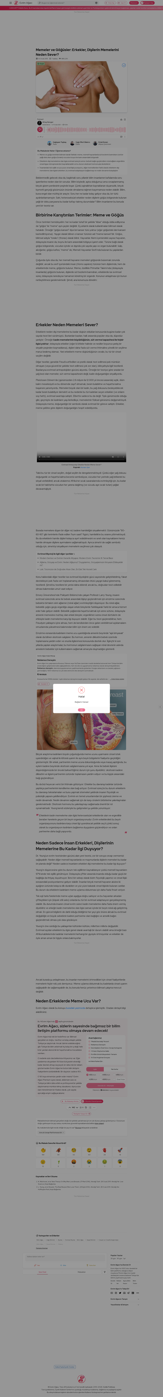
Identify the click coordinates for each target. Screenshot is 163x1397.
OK (81, 710)
